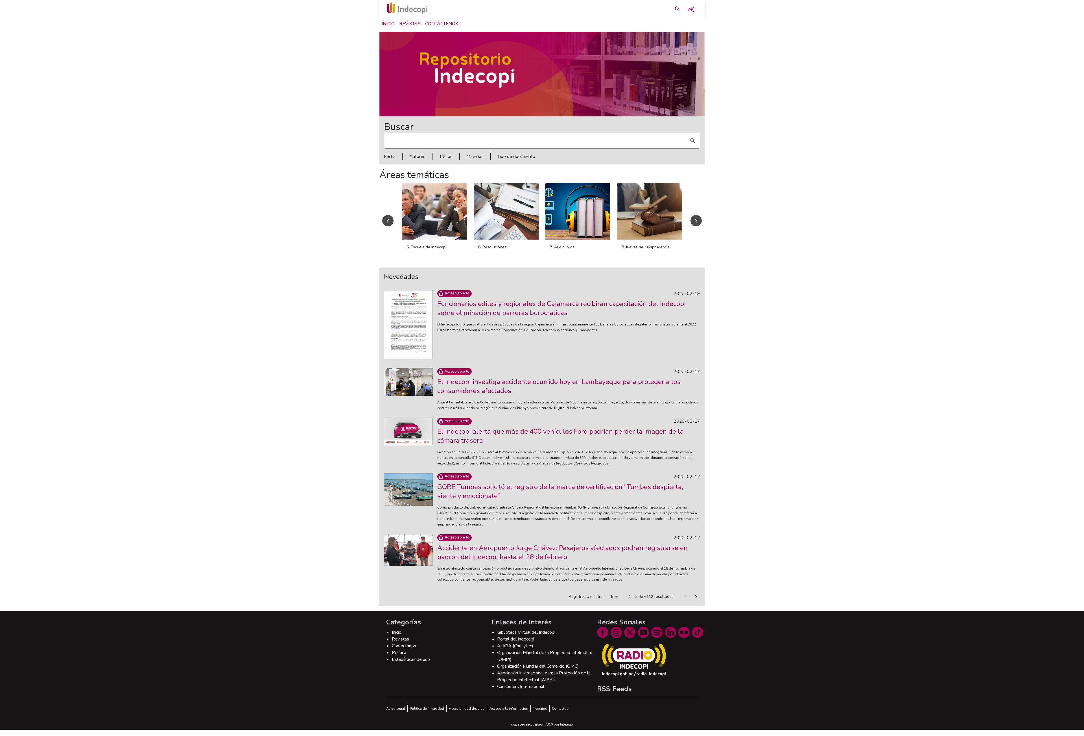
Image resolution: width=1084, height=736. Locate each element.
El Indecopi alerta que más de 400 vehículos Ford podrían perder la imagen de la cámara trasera (560, 442)
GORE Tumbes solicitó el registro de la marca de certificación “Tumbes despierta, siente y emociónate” (560, 498)
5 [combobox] (612, 602)
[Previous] (388, 223)
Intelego (566, 730)
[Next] (696, 223)
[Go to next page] (696, 603)
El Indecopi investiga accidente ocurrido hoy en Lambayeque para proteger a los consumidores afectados (559, 392)
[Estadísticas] (691, 9)
